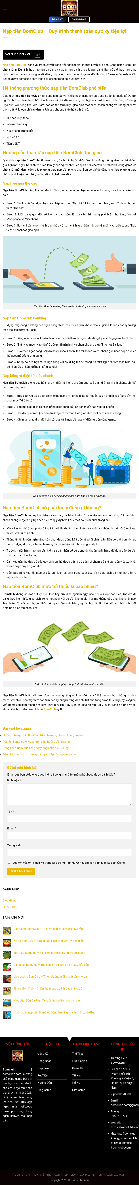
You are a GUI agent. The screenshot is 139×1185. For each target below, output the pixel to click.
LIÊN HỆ (19, 1175)
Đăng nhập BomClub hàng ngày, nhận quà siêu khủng (36, 748)
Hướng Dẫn (10, 907)
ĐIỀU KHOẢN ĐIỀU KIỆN (83, 1175)
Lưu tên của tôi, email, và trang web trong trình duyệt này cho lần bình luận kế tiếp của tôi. (69, 862)
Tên (10, 811)
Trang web (14, 845)
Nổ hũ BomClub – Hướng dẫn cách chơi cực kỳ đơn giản (49, 941)
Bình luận (14, 780)
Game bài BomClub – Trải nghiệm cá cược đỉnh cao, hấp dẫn (51, 964)
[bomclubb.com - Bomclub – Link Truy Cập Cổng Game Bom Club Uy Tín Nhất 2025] (69, 8)
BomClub (50, 709)
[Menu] (5, 8)
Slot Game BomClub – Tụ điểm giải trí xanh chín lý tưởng (49, 929)
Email (11, 828)
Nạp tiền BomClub (15, 65)
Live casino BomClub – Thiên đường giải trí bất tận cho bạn (51, 976)
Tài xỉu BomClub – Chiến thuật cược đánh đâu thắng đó (48, 988)
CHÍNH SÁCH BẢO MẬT (111, 1175)
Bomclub (8, 1069)
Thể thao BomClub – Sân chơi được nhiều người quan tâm (49, 952)
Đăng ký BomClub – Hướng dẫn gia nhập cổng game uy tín (39, 754)
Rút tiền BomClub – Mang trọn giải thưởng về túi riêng (36, 741)
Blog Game (9, 900)
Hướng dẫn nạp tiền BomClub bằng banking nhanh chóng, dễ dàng (44, 735)
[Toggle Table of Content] (36, 55)
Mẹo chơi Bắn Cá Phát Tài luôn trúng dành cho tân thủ (47, 1000)
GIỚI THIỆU (32, 1175)
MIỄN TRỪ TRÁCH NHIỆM (54, 1175)
